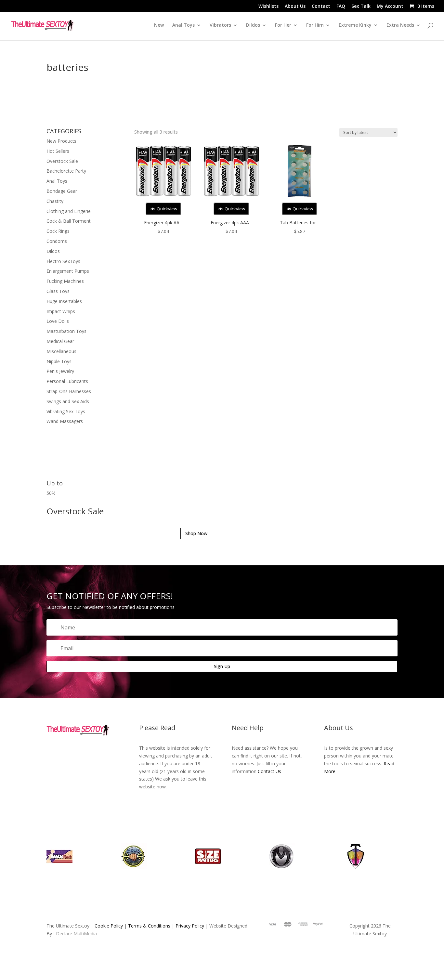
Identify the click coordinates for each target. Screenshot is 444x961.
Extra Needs (400, 25)
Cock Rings (58, 231)
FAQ (340, 6)
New (159, 25)
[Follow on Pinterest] (103, 750)
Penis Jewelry (60, 371)
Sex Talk (361, 6)
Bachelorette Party (66, 171)
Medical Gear (60, 341)
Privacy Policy (190, 926)
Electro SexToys (63, 261)
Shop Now (196, 533)
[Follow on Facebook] (64, 750)
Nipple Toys (59, 361)
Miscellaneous (61, 351)
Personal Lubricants (67, 381)
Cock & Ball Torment (68, 221)
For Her (283, 25)
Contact (321, 6)
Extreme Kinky (355, 25)
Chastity (54, 201)
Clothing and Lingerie (68, 211)
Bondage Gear (61, 191)
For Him (315, 25)
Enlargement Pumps (67, 271)
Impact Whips (60, 311)
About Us (295, 6)
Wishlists (268, 6)
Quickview (166, 209)
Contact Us (269, 771)
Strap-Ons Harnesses (68, 391)
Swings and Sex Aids (67, 401)
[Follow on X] (77, 750)
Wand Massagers (64, 421)
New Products (61, 141)
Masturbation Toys (66, 331)
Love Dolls (57, 321)
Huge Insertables (64, 301)
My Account (390, 6)
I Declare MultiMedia (75, 933)
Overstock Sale (62, 161)
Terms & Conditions (149, 926)
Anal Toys (56, 181)
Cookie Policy (109, 926)
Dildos (253, 25)
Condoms (56, 241)
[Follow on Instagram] (90, 750)
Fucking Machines (65, 281)
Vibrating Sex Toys (65, 411)
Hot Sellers (57, 151)
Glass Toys (58, 291)
